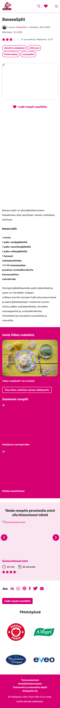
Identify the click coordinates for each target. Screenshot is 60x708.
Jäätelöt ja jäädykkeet (14, 48)
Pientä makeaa (11, 54)
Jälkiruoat (34, 48)
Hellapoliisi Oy (30, 691)
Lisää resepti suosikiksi (17, 601)
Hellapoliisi (21, 27)
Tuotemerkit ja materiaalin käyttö (30, 687)
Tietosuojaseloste (30, 680)
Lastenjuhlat (28, 54)
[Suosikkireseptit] (46, 6)
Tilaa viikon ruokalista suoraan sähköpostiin (27, 390)
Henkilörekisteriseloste (30, 683)
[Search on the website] (38, 6)
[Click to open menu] (56, 6)
